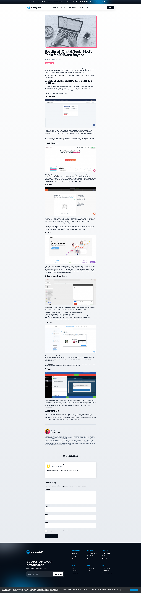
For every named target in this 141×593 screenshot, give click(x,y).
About (81, 7)
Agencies (104, 558)
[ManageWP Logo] (47, 552)
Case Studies (72, 7)
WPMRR (65, 439)
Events (89, 570)
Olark (72, 266)
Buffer (50, 364)
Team (73, 568)
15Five (76, 221)
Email (47, 514)
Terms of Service (107, 573)
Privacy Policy (106, 568)
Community (90, 568)
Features (55, 7)
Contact (74, 570)
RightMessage (52, 175)
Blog (87, 7)
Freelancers (105, 556)
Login (103, 7)
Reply (49, 474)
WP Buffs (59, 436)
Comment (48, 489)
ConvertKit (48, 133)
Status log (75, 573)
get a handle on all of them (60, 75)
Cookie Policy (106, 570)
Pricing (63, 7)
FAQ (88, 558)
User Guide (90, 556)
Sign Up (110, 7)
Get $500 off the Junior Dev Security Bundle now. (96, 2)
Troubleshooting (92, 553)
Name (46, 506)
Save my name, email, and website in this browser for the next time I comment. (67, 531)
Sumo (77, 401)
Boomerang (48, 308)
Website (47, 522)
